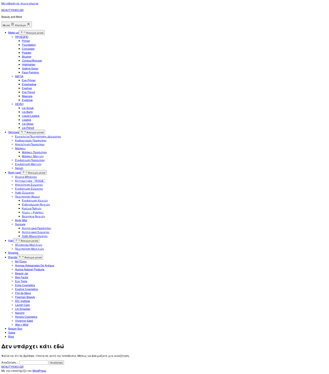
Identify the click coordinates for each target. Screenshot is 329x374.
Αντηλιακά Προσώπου (36, 228)
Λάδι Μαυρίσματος (35, 236)
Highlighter (28, 64)
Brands (12, 257)
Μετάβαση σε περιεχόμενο (19, 3)
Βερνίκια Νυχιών (33, 216)
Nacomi (20, 313)
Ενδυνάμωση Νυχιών (36, 204)
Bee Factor (21, 277)
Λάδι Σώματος (24, 193)
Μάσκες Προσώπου (34, 152)
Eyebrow (27, 100)
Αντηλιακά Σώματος (36, 232)
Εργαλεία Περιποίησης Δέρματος (38, 136)
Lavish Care (22, 305)
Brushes (13, 253)
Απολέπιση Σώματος (29, 185)
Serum (19, 168)
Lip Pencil (28, 128)
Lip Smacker (22, 309)
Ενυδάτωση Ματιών (28, 164)
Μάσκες (20, 148)
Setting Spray (30, 68)
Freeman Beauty (25, 297)
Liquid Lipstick (30, 116)
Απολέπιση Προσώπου (30, 144)
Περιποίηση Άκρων (27, 197)
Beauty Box (15, 329)
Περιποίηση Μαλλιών (29, 249)
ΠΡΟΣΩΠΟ (21, 37)
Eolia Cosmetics (25, 285)
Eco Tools (21, 281)
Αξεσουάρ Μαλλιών (28, 245)
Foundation (29, 45)
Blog (11, 336)
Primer (26, 41)
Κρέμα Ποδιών (31, 208)
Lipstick (26, 120)
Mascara (27, 96)
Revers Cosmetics (26, 317)
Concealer (28, 49)
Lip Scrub (28, 108)
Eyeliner (27, 88)
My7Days (21, 261)
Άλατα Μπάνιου (26, 177)
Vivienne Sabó (24, 321)
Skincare (13, 132)
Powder (26, 53)
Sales (11, 333)
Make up (13, 33)
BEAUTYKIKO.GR (12, 10)
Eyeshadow (29, 84)
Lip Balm (27, 112)
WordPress (39, 371)
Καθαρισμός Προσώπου (30, 140)
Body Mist (21, 220)
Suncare (20, 224)
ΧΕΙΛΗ (19, 104)
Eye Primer (28, 80)
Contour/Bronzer (32, 61)
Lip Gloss (27, 124)
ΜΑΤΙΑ (19, 76)
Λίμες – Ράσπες (33, 212)
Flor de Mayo (23, 293)
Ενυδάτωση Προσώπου (30, 160)
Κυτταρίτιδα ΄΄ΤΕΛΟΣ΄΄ (30, 181)
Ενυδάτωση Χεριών (35, 200)
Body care (14, 172)
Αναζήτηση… (10, 362)
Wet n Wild (21, 325)
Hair (10, 240)
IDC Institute (22, 301)
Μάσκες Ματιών (33, 156)
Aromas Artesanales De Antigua (34, 265)
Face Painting (30, 72)
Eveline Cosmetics (26, 289)
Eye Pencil (28, 92)
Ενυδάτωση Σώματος (29, 189)
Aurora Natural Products (29, 269)
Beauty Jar (21, 273)
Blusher (26, 57)
